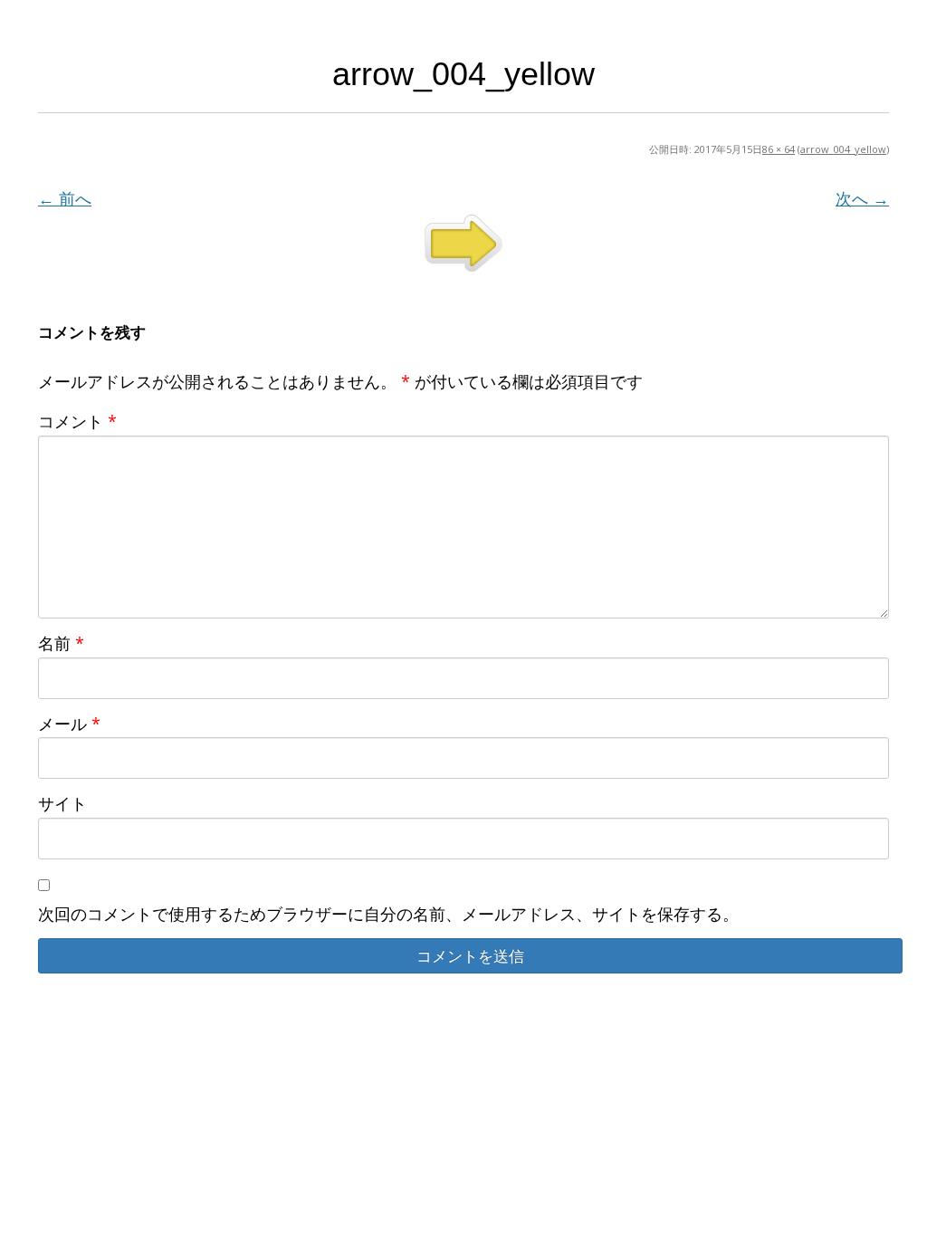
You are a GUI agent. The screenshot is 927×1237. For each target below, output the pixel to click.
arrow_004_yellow (843, 149)
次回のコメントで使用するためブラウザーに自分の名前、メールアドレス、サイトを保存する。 (388, 914)
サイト (62, 803)
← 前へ (64, 198)
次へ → (862, 198)
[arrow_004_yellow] (463, 244)
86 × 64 (778, 149)
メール (69, 723)
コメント (77, 421)
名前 (61, 643)
